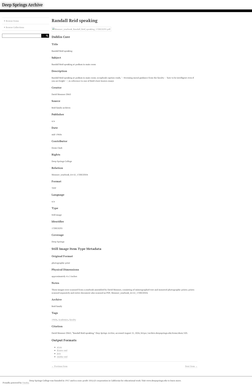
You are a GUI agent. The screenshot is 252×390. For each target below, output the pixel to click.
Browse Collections (15, 27)
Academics (63, 319)
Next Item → (191, 366)
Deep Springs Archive (22, 4)
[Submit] (47, 36)
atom (59, 347)
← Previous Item (59, 366)
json (59, 353)
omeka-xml (62, 356)
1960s (54, 319)
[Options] (43, 36)
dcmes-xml (62, 350)
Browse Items (12, 20)
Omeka (25, 382)
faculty (72, 319)
